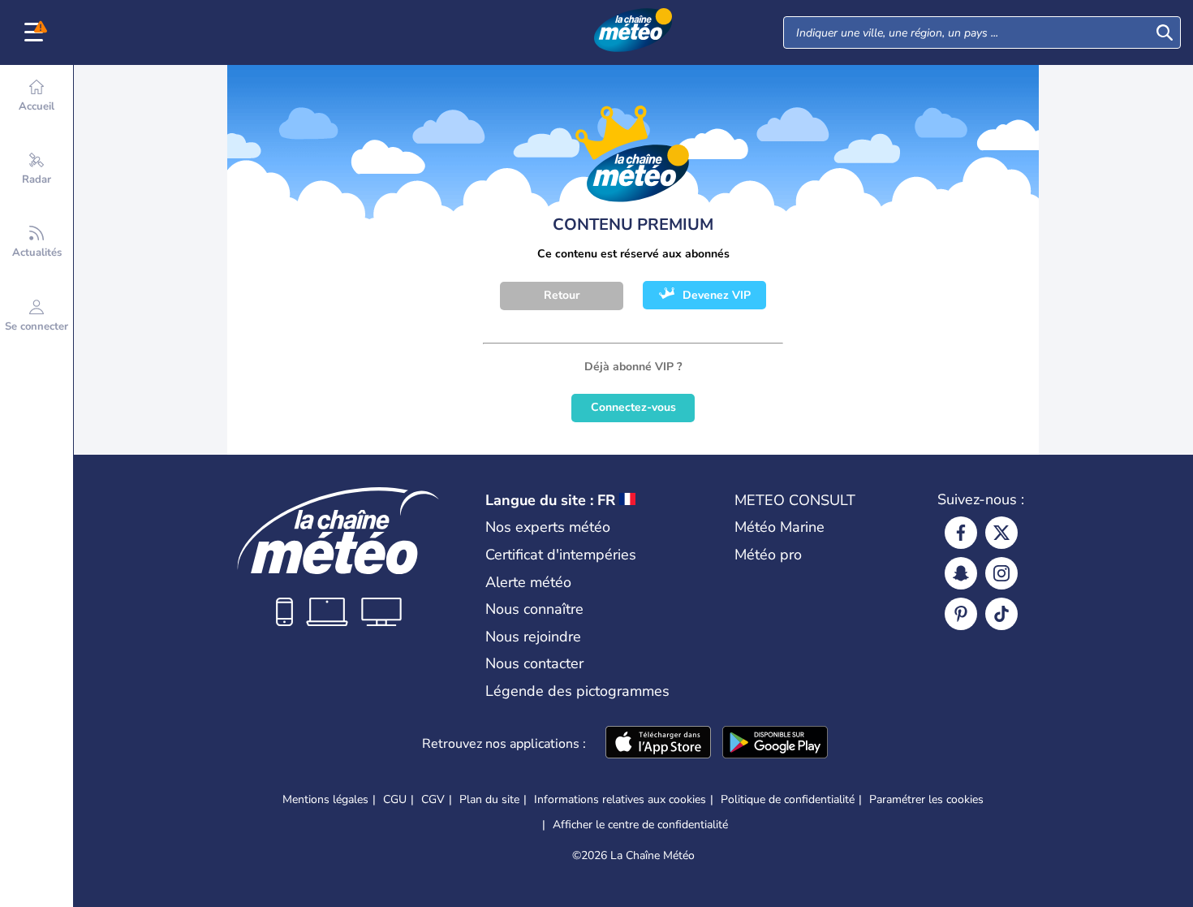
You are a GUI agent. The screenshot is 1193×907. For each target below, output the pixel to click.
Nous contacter (534, 663)
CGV (433, 799)
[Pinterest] (961, 614)
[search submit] (1164, 32)
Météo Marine (779, 527)
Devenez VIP (717, 295)
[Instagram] (1001, 573)
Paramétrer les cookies (926, 799)
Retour (561, 295)
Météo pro (768, 554)
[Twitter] (1001, 532)
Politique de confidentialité (788, 799)
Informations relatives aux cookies (620, 799)
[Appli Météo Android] (775, 744)
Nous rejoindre (533, 636)
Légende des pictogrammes (577, 691)
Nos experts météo (547, 527)
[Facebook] (961, 532)
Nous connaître (534, 609)
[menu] (37, 32)
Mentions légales (325, 799)
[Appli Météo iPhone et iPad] (658, 744)
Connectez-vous (633, 407)
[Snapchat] (961, 573)
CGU (395, 799)
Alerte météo (528, 582)
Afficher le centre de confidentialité (640, 824)
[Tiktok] (1001, 614)
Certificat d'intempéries (560, 554)
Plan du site (489, 799)
